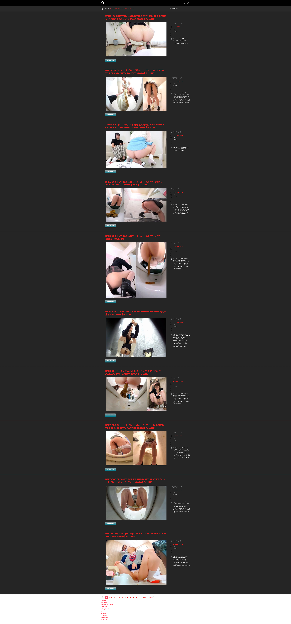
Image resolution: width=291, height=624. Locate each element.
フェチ (185, 212)
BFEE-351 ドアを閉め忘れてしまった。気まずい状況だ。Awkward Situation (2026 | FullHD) (134, 372)
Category (115, 2)
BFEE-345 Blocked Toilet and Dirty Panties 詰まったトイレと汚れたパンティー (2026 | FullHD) (135, 480)
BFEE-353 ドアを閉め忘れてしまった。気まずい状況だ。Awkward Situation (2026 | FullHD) (134, 183)
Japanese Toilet (181, 342)
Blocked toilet (185, 94)
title (133, 8)
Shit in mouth (176, 148)
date (112, 8)
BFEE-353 (183, 213)
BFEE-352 (183, 268)
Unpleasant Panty (182, 99)
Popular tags (175, 8)
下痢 (174, 102)
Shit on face (184, 148)
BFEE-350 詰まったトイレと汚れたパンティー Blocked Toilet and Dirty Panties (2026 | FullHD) (134, 426)
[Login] (188, 3)
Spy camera (176, 562)
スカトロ (180, 564)
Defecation (186, 38)
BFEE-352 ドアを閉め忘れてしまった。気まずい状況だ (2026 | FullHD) (133, 237)
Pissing (175, 343)
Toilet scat (180, 210)
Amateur (178, 94)
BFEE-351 (183, 403)
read (129, 8)
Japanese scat (182, 40)
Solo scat (180, 38)
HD (173, 38)
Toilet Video (182, 345)
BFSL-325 (187, 565)
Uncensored (176, 335)
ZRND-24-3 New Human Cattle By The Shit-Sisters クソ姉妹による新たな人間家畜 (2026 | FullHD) (135, 17)
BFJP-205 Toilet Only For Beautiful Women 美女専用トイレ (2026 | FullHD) (135, 313)
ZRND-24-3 (185, 43)
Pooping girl (185, 209)
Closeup (180, 206)
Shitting (179, 43)
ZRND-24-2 (181, 150)
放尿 (174, 213)
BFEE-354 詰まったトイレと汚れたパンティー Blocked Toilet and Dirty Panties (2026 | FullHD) (134, 71)
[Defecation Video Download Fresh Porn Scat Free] (102, 3)
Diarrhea (181, 96)
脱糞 (179, 213)
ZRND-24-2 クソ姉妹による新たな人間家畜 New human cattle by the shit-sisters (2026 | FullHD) (134, 126)
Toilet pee (184, 343)
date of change (119, 8)
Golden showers (177, 340)
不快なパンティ (179, 102)
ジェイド (186, 210)
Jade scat (175, 97)
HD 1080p (175, 40)
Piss (187, 342)
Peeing (177, 334)
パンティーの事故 (185, 100)
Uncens (184, 346)
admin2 (175, 31)
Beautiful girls (176, 338)
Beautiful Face (181, 337)
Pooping (179, 209)
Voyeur (187, 562)
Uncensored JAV (177, 346)
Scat (174, 29)
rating (125, 8)
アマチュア (178, 100)
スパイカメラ (180, 212)
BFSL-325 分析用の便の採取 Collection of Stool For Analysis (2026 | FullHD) (135, 535)
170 (136, 597)
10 (130, 597)
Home (108, 2)
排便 (185, 102)
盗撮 (177, 213)
